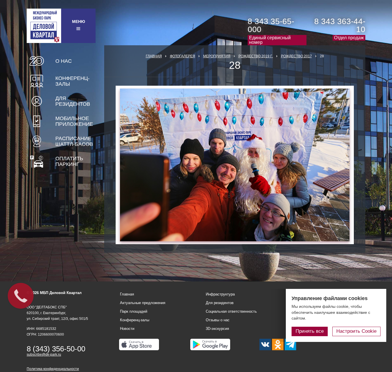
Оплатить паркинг (69, 161)
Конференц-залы (72, 81)
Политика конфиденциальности (53, 369)
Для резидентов (72, 101)
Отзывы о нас (218, 320)
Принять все (310, 331)
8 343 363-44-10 (339, 25)
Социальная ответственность (231, 311)
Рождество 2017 (296, 56)
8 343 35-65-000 (271, 25)
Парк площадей (133, 311)
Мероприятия (216, 56)
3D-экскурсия (217, 328)
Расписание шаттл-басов (74, 141)
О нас (63, 61)
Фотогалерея (182, 56)
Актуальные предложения (142, 303)
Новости (127, 328)
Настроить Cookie (356, 331)
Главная (154, 56)
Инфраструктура (220, 294)
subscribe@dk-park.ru (44, 355)
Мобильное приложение (74, 121)
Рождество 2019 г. (255, 56)
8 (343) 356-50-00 (56, 349)
